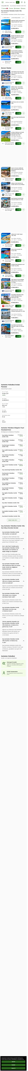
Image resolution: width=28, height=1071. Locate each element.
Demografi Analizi (12, 662)
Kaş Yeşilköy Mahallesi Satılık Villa (8, 460)
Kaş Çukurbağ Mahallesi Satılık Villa (12, 469)
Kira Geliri (25, 17)
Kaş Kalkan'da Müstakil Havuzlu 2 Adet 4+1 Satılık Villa (17, 326)
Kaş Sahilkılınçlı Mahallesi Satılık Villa (9, 483)
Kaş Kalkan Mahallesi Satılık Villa (8, 436)
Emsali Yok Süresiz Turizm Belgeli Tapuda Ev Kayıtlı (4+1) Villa (17, 37)
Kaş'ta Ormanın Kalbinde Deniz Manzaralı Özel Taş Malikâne (17, 169)
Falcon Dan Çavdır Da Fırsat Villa (16, 250)
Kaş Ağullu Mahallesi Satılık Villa (9, 493)
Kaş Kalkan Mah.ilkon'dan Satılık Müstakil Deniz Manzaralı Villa (17, 296)
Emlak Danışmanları (12, 671)
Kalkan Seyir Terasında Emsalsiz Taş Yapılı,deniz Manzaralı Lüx (17, 88)
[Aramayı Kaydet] (21, 2)
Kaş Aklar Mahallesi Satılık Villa (10, 502)
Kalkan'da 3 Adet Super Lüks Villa (17, 235)
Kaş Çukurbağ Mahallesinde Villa (18, 118)
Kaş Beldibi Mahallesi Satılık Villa (9, 511)
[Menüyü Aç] (2, 2)
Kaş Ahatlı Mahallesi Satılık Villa (9, 498)
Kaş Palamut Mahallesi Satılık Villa (8, 478)
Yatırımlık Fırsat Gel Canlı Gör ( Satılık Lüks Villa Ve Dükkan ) (17, 73)
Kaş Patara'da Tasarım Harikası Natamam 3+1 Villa (18, 310)
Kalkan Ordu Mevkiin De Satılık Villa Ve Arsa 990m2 (17, 184)
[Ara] (17, 2)
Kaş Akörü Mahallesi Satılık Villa (9, 507)
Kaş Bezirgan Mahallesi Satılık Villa (8, 445)
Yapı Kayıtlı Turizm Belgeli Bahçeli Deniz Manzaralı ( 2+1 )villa (17, 281)
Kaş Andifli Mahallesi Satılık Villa (9, 450)
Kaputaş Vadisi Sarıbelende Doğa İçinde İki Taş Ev (18, 21)
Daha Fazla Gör (12, 520)
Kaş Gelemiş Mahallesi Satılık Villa (8, 455)
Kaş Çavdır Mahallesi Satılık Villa (9, 465)
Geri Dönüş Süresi (16, 17)
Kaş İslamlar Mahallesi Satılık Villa (8, 440)
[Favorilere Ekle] (23, 31)
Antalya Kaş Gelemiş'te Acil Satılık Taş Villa (17, 265)
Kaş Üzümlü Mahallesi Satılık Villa (8, 488)
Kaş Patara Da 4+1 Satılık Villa (17, 102)
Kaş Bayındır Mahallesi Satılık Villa (8, 473)
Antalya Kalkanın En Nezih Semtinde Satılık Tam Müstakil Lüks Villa (17, 134)
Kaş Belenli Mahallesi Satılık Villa (11, 516)
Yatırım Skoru (7, 17)
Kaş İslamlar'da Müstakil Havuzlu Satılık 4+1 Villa (17, 199)
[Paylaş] (24, 2)
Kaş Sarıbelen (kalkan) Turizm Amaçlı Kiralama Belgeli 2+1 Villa (17, 52)
